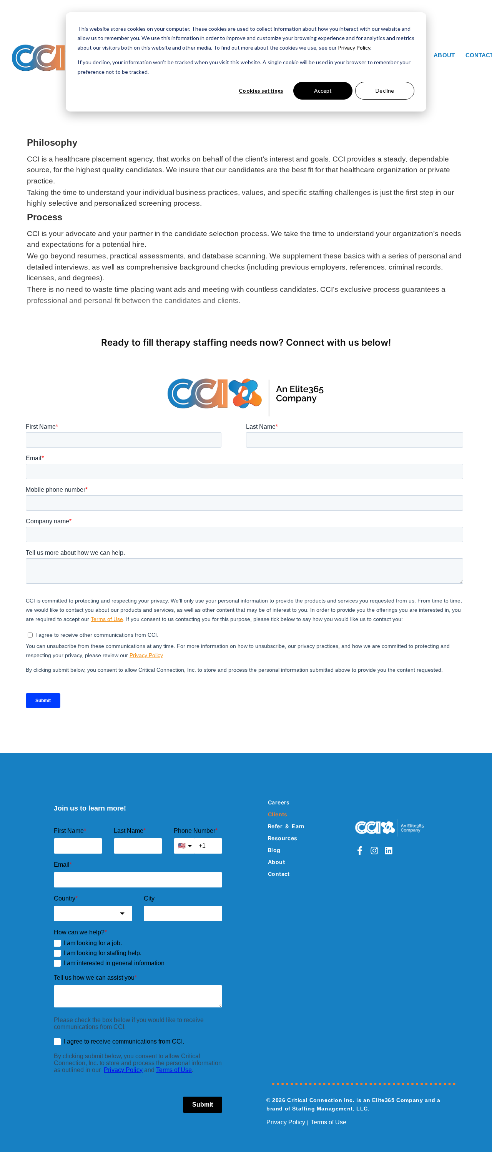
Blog (274, 850)
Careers (279, 802)
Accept (323, 90)
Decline (385, 90)
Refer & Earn (286, 826)
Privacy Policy (354, 47)
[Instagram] (374, 851)
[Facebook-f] (360, 851)
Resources (283, 838)
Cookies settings (261, 90)
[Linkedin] (389, 851)
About (444, 55)
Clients (278, 814)
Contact (279, 874)
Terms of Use (328, 1122)
